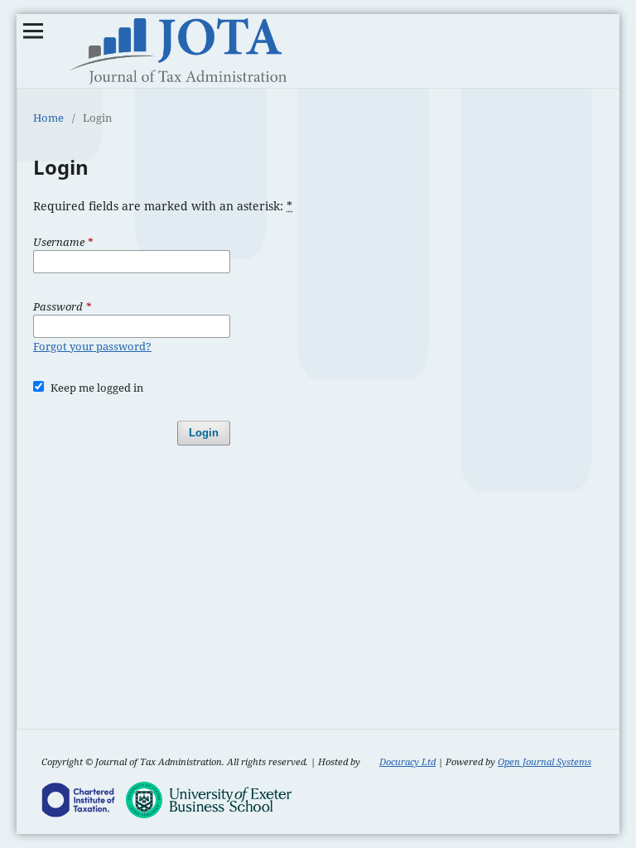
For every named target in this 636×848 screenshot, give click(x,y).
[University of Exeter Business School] (209, 802)
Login (204, 432)
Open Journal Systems (544, 761)
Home (48, 117)
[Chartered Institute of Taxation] (79, 802)
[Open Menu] (33, 30)
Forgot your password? (92, 346)
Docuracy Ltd (407, 761)
